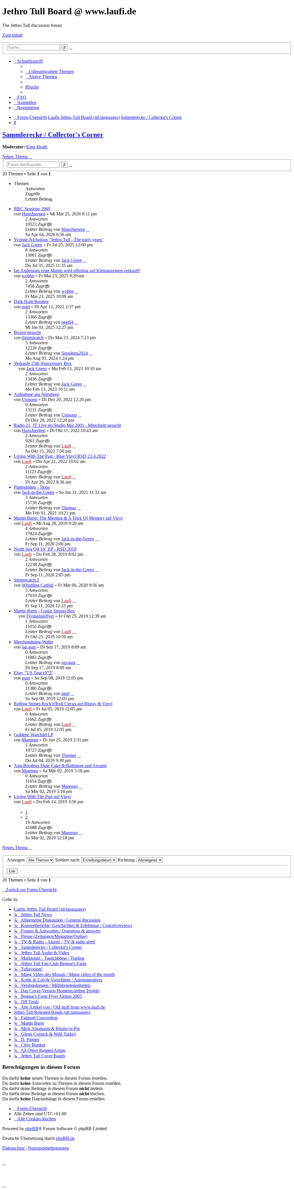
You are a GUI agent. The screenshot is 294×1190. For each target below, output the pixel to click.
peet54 (67, 322)
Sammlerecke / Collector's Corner (52, 134)
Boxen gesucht (27, 332)
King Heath (36, 146)
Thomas (68, 507)
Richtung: (127, 859)
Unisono (29, 399)
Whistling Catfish (37, 585)
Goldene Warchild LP (33, 734)
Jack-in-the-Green (38, 492)
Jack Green (32, 244)
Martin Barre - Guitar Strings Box (44, 610)
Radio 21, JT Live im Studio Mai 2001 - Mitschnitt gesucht (67, 425)
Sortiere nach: (68, 859)
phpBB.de (65, 1138)
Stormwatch (33, 337)
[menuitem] (49, 71)
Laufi (66, 445)
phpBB (31, 1128)
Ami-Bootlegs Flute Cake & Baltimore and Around (60, 765)
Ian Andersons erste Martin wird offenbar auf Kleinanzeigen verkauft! (77, 270)
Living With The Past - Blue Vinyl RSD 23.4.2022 (60, 456)
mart (26, 306)
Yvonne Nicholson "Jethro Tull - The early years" (59, 239)
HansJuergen (33, 213)
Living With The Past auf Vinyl (42, 796)
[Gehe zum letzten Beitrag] (88, 229)
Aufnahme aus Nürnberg (36, 394)
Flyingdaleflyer (40, 616)
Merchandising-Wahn (33, 641)
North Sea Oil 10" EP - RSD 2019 (45, 549)
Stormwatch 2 (26, 580)
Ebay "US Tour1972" (33, 672)
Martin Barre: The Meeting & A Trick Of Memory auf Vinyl (68, 518)
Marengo (30, 739)
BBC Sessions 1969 (32, 208)
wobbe (28, 275)
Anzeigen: (17, 859)
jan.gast (29, 647)
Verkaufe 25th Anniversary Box (42, 363)
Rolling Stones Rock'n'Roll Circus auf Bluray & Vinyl (63, 703)
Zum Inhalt (12, 35)
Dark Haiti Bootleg (31, 301)
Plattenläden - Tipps (32, 487)
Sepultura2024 (74, 353)
